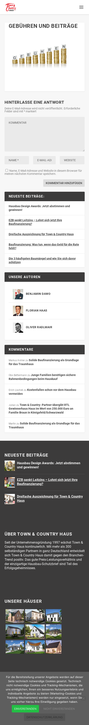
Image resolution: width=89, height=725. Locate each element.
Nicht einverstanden (59, 708)
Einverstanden (25, 708)
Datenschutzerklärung (44, 717)
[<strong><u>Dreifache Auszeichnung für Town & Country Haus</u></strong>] (10, 499)
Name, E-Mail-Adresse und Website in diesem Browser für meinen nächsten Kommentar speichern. (43, 172)
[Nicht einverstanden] (83, 698)
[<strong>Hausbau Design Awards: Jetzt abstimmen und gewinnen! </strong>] (10, 466)
